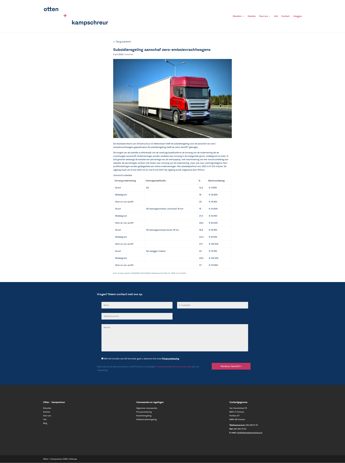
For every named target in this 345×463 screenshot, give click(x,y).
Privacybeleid (161, 366)
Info (276, 16)
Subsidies (129, 54)
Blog (45, 423)
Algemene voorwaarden (146, 408)
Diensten (237, 16)
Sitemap (73, 459)
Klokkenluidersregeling (146, 419)
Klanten (252, 16)
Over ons (263, 16)
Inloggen (297, 16)
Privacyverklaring (170, 358)
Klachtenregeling (143, 416)
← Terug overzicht (122, 41)
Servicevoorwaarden (181, 366)
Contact (285, 16)
